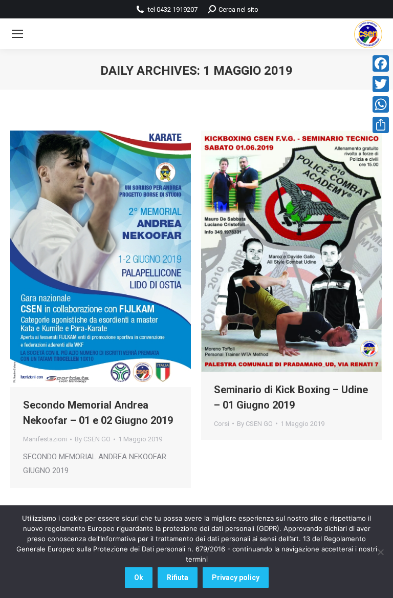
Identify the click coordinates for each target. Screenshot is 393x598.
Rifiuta (177, 577)
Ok (138, 577)
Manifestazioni (45, 439)
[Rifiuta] (380, 552)
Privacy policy (235, 577)
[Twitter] (380, 84)
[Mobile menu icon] (17, 34)
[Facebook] (380, 63)
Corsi (221, 424)
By (93, 439)
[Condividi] (380, 125)
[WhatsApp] (380, 104)
